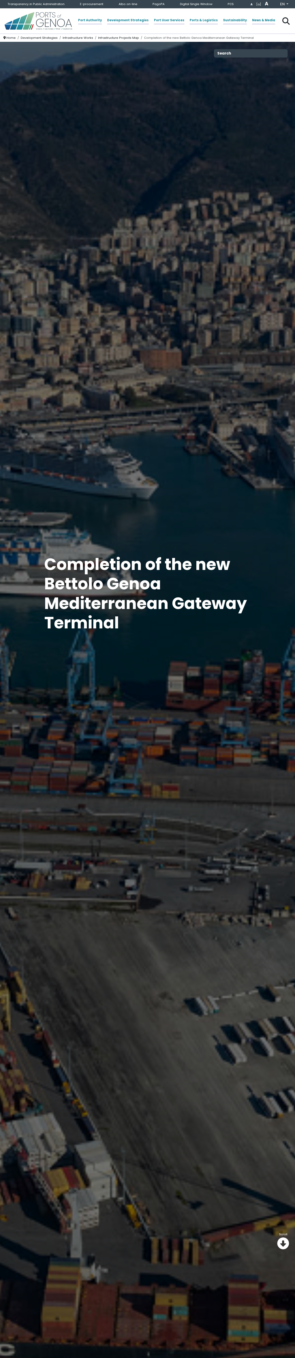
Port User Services (169, 20)
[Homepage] (38, 20)
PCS (231, 4)
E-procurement (91, 4)
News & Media (263, 20)
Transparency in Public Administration (36, 4)
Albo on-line (128, 4)
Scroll (283, 1234)
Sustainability (235, 20)
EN (283, 4)
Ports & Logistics (204, 20)
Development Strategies (128, 20)
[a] (258, 4)
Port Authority (90, 20)
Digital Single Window (196, 4)
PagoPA (159, 4)
